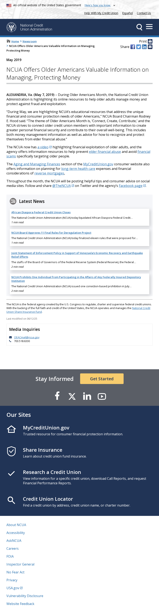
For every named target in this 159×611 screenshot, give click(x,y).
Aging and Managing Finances (36, 164)
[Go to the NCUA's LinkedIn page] (87, 396)
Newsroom (30, 41)
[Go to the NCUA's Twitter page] (72, 396)
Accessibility (15, 532)
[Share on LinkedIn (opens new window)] (144, 46)
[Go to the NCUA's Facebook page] (57, 396)
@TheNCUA (61, 185)
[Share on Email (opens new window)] (150, 46)
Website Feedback (20, 603)
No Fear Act (15, 572)
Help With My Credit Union (100, 12)
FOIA (10, 556)
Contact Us (144, 13)
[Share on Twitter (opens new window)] (138, 46)
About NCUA (16, 525)
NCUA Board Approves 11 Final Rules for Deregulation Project (51, 232)
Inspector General (20, 564)
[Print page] (150, 41)
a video (42, 147)
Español (127, 13)
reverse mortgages (49, 173)
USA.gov (12, 588)
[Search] (139, 27)
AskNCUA (13, 540)
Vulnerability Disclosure (24, 596)
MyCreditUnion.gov (98, 164)
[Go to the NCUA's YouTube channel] (102, 396)
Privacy (11, 580)
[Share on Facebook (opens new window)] (132, 46)
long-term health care (78, 168)
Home (15, 41)
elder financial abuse (105, 151)
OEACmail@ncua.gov (26, 337)
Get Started (102, 379)
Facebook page (130, 185)
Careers (12, 548)
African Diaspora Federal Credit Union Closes (41, 212)
